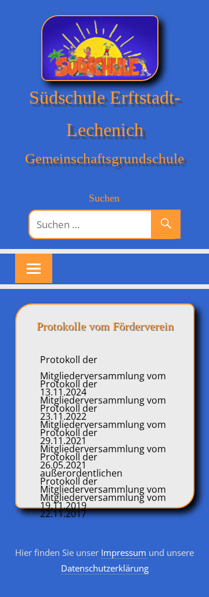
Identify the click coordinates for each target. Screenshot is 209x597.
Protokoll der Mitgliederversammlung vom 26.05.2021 (103, 448)
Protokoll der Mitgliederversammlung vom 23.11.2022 (103, 400)
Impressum (123, 552)
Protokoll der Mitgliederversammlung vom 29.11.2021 (103, 424)
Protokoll (61, 481)
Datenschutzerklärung (105, 568)
